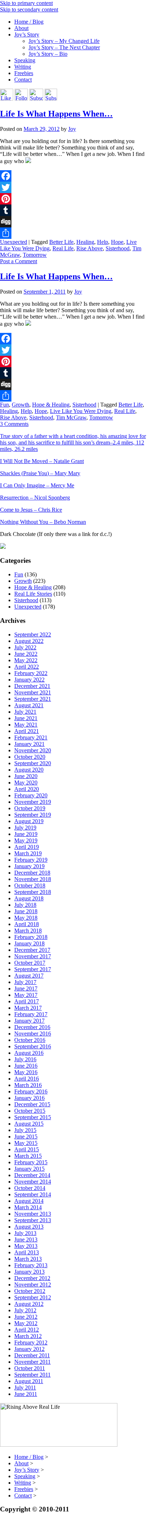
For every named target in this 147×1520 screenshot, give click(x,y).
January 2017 (29, 1021)
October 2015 (29, 1111)
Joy (72, 129)
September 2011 (32, 1375)
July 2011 (25, 1387)
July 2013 (25, 1233)
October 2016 (29, 1040)
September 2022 (32, 634)
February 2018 (30, 937)
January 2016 (29, 1098)
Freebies (23, 73)
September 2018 (32, 892)
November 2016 (32, 1033)
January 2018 (29, 943)
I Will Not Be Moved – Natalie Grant (42, 461)
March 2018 (28, 931)
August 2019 (29, 821)
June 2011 (25, 1394)
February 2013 (30, 1265)
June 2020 (25, 776)
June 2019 (25, 834)
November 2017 (32, 956)
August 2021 (29, 705)
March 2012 (28, 1336)
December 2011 (32, 1355)
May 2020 (25, 782)
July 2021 (25, 712)
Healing (85, 242)
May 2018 (25, 918)
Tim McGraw (71, 417)
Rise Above (89, 248)
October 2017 (29, 963)
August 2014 (29, 1201)
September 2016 (32, 1046)
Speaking (24, 60)
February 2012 (30, 1342)
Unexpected (13, 242)
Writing (22, 67)
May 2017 (25, 995)
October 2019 (29, 808)
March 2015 (28, 1156)
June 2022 (25, 654)
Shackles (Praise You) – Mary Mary (40, 473)
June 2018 (25, 911)
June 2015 (25, 1136)
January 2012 (29, 1349)
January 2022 (29, 680)
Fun (4, 405)
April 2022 (26, 667)
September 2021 (32, 699)
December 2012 (32, 1278)
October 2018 (29, 885)
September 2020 (32, 763)
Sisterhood (118, 248)
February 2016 (30, 1091)
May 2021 (25, 725)
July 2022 (25, 647)
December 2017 (32, 950)
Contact (23, 80)
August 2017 (29, 976)
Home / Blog (29, 22)
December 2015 (32, 1104)
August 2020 (29, 770)
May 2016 (25, 1072)
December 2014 (32, 1175)
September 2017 (32, 969)
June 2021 (25, 718)
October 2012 (29, 1291)
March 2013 (28, 1259)
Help (102, 242)
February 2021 (30, 737)
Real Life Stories (33, 594)
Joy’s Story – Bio (48, 54)
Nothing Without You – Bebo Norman (43, 522)
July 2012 (25, 1310)
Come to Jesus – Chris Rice (31, 510)
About (21, 28)
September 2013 (32, 1220)
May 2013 (25, 1246)
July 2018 (25, 905)
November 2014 (32, 1182)
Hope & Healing (51, 405)
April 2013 (26, 1252)
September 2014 (32, 1194)
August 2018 (29, 898)
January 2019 (29, 866)
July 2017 (25, 982)
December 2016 (32, 1027)
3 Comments (14, 424)
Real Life (63, 248)
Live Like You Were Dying (80, 411)
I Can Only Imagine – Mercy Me (37, 485)
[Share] (73, 233)
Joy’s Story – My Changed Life (64, 41)
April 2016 (26, 1079)
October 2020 (29, 757)
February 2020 (30, 795)
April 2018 (26, 924)
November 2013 (32, 1214)
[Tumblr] (73, 210)
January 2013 (29, 1272)
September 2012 (32, 1297)
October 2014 (29, 1188)
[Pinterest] (73, 199)
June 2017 (25, 988)
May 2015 (25, 1143)
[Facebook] (73, 176)
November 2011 (32, 1362)
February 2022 (30, 673)
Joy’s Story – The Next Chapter (64, 47)
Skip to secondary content (29, 9)
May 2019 (25, 840)
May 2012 (25, 1323)
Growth (20, 405)
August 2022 (29, 641)
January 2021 (29, 744)
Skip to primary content (26, 3)
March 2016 (28, 1085)
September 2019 (32, 815)
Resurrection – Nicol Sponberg (35, 498)
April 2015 (26, 1149)
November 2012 (32, 1285)
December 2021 (32, 686)
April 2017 (26, 1001)
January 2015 (29, 1169)
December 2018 (32, 873)
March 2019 (28, 853)
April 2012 (26, 1330)
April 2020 (26, 789)
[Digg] (73, 221)
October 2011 (29, 1368)
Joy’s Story (26, 34)
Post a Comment (18, 261)
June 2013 (25, 1239)
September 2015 (32, 1117)
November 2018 (32, 879)
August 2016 (29, 1053)
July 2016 (25, 1059)
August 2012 (29, 1304)
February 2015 (30, 1162)
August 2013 (29, 1227)
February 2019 (30, 860)
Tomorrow (35, 255)
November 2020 (32, 750)
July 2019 (25, 828)
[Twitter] (73, 187)
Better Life (61, 242)
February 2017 (30, 1014)
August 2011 (28, 1381)
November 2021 (32, 692)
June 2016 (25, 1066)
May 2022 (25, 660)
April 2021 (26, 731)
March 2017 (28, 1008)
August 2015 (29, 1124)
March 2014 (28, 1207)
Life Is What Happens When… (56, 113)
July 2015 (25, 1130)
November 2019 (32, 802)
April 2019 (26, 847)
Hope (117, 242)
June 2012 (25, 1317)
